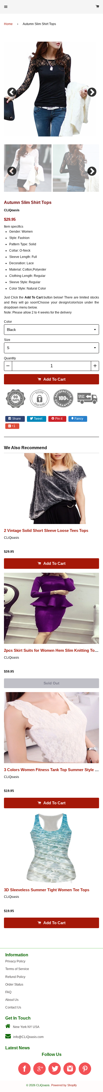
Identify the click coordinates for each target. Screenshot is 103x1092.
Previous (12, 91)
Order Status (14, 984)
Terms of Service (17, 969)
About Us (11, 1000)
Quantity (10, 358)
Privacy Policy (15, 961)
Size (7, 340)
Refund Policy (15, 977)
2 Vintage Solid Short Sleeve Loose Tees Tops (46, 530)
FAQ (8, 992)
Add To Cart (53, 379)
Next (91, 91)
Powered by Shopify (64, 1085)
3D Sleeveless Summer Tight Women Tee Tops (46, 890)
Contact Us (13, 1007)
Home (8, 24)
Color (8, 322)
